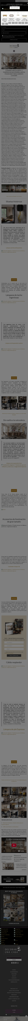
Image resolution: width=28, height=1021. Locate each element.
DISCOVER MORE (15, 7)
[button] (27, 20)
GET (3, 24)
